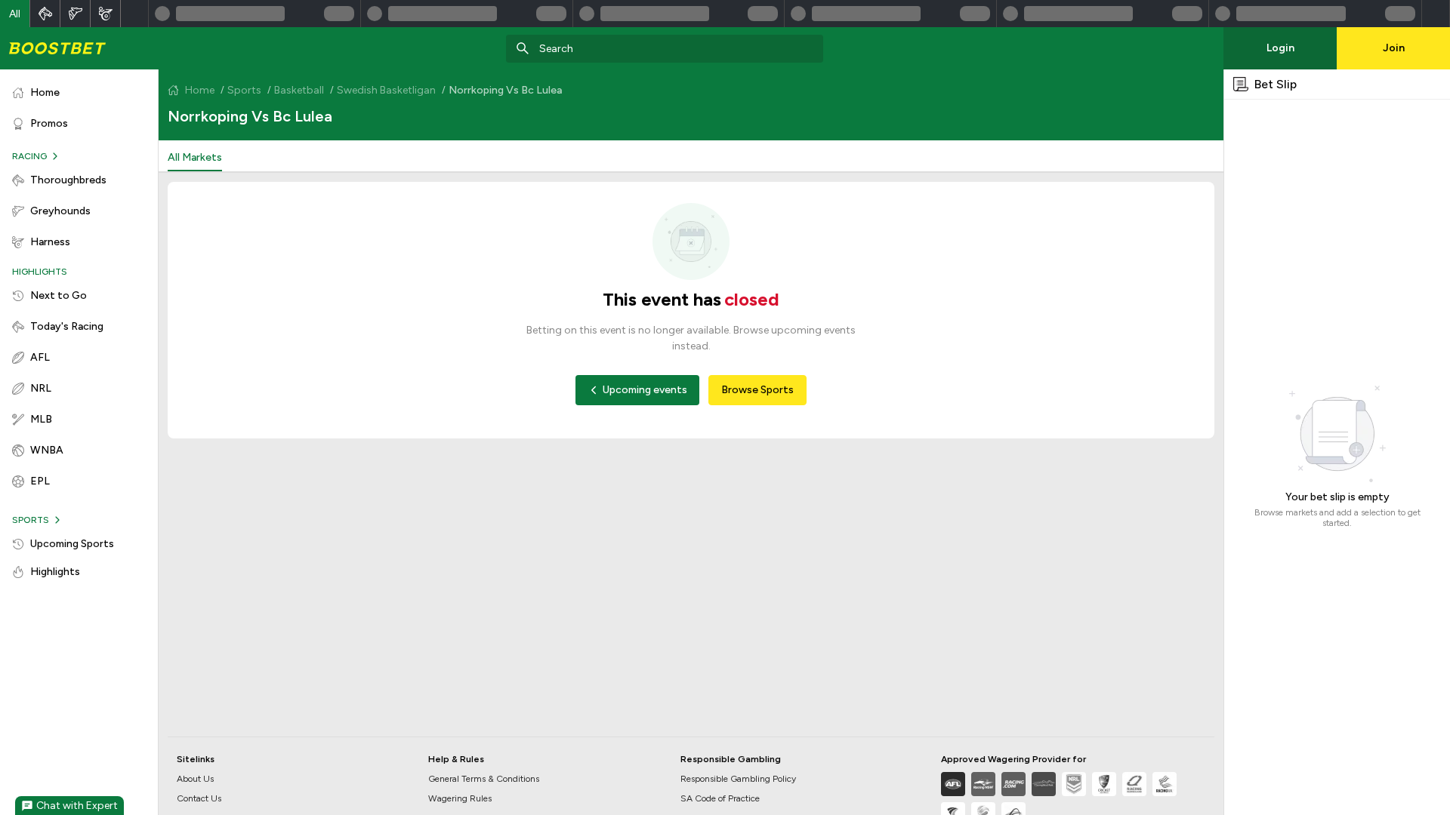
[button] (15, 13)
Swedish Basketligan (386, 90)
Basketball (299, 90)
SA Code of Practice (720, 798)
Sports (244, 90)
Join (1394, 48)
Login (1280, 48)
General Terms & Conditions (483, 778)
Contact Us (199, 798)
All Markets (195, 157)
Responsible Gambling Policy (738, 778)
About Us (195, 778)
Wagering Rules (460, 798)
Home (199, 90)
